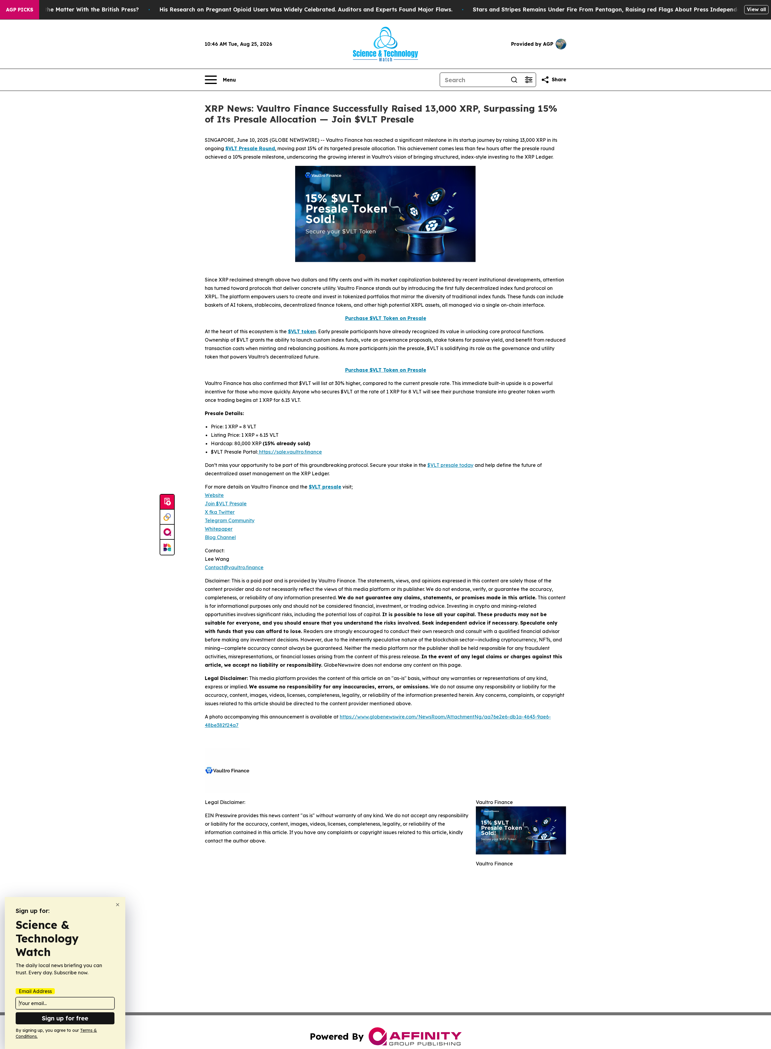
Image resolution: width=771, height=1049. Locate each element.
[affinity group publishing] (167, 532)
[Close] (117, 905)
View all (756, 9)
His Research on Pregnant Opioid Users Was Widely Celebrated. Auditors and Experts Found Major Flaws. (305, 9)
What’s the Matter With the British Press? (81, 9)
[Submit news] (167, 502)
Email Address (35, 991)
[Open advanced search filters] (528, 80)
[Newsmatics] (167, 547)
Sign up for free (65, 1018)
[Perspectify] (167, 517)
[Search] (514, 80)
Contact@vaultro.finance (234, 567)
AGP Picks (19, 10)
